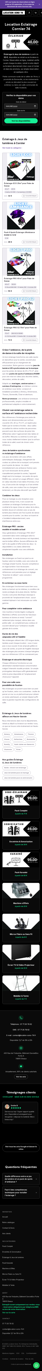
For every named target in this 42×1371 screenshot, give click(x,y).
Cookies (5, 1359)
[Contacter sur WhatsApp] (36, 1365)
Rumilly (7, 744)
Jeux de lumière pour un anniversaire (18, 778)
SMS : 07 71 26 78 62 (21, 1030)
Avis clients (6, 1233)
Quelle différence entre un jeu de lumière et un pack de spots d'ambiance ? (18, 1179)
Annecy (7, 734)
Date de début (21, 102)
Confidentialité (31, 1353)
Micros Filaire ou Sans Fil (11, 1274)
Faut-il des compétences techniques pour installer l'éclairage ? (16, 1192)
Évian (18, 749)
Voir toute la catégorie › (12, 148)
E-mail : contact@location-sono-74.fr (21, 1035)
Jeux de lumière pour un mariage (16, 773)
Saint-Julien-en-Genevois (24, 744)
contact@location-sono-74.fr (13, 1329)
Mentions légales (8, 1353)
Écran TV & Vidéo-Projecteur (13, 1280)
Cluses (6, 739)
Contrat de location (16, 1359)
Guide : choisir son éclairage (15, 768)
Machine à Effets (8, 1268)
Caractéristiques (31, 196)
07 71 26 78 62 (8, 1324)
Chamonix (8, 749)
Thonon (31, 734)
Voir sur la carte (8, 1313)
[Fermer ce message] (39, 4)
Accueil (5, 1217)
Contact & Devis (8, 1228)
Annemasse (18, 734)
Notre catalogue (8, 1222)
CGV (17, 1353)
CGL (22, 1353)
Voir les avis (21, 1077)
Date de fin (21, 110)
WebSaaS (28, 1364)
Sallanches (18, 739)
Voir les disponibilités (21, 121)
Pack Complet (7, 1246)
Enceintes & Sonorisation (11, 1252)
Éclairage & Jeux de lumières (13, 1257)
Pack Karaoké (7, 1263)
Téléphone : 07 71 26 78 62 (21, 1024)
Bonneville (31, 739)
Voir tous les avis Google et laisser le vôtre (21, 1148)
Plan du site (29, 1359)
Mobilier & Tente (8, 1285)
